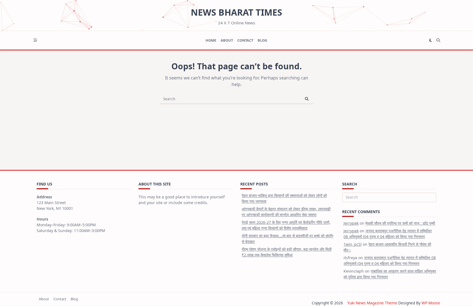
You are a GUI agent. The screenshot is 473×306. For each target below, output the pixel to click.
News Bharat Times (236, 12)
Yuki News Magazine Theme (372, 302)
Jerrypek (351, 223)
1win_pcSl (353, 244)
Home (211, 40)
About (227, 40)
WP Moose (431, 302)
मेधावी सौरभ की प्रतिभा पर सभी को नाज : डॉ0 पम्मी (400, 223)
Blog (262, 40)
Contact (245, 40)
